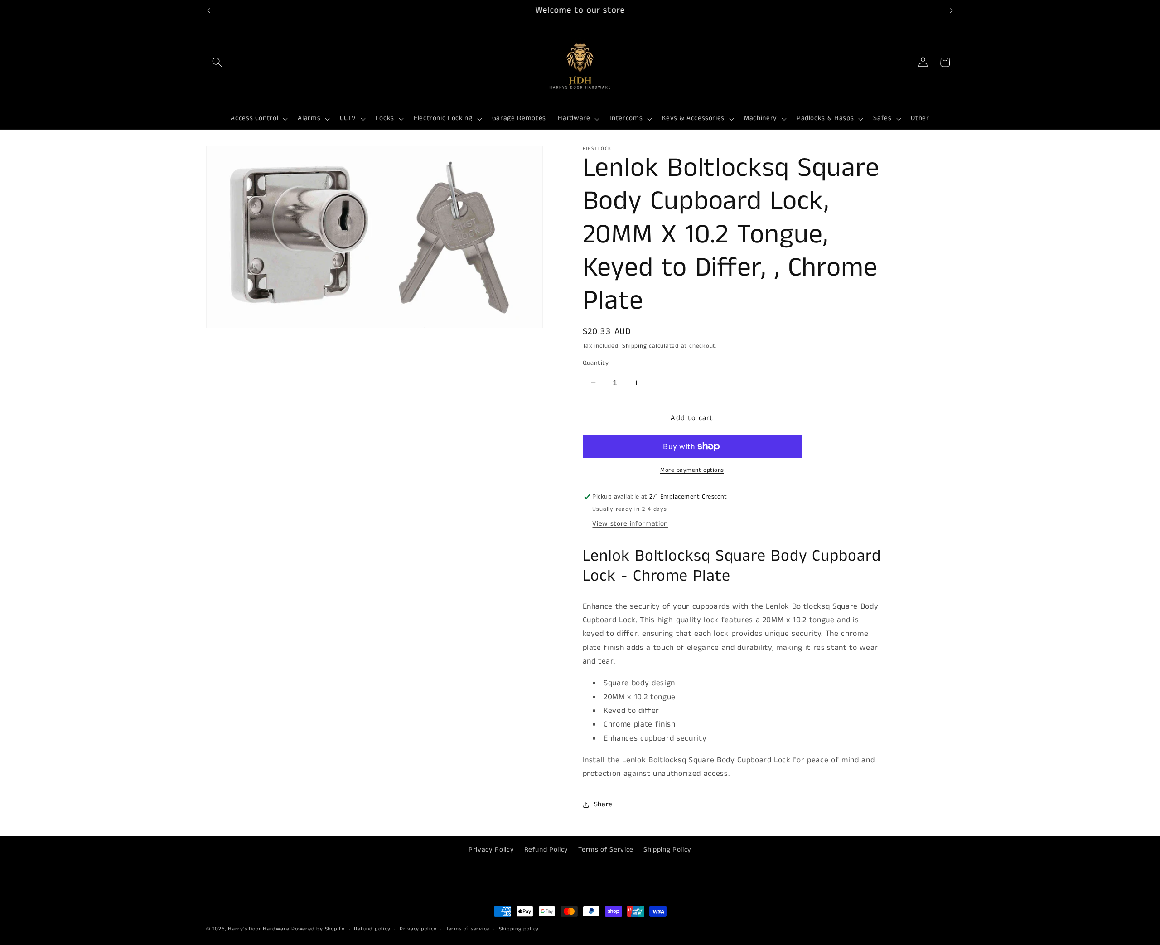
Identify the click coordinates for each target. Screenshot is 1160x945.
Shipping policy (519, 929)
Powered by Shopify (318, 929)
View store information (630, 524)
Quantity (596, 363)
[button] (217, 62)
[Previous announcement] (209, 10)
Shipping (634, 346)
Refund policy (372, 929)
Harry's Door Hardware (258, 929)
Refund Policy (546, 849)
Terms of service (467, 929)
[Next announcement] (952, 10)
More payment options (692, 470)
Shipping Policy (667, 849)
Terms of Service (605, 849)
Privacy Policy (491, 849)
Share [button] (603, 804)
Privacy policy (418, 929)
